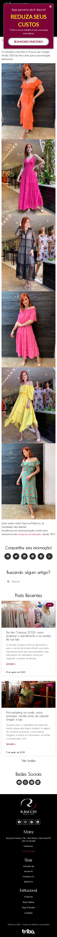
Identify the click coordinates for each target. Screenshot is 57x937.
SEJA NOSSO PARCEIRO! (28, 41)
